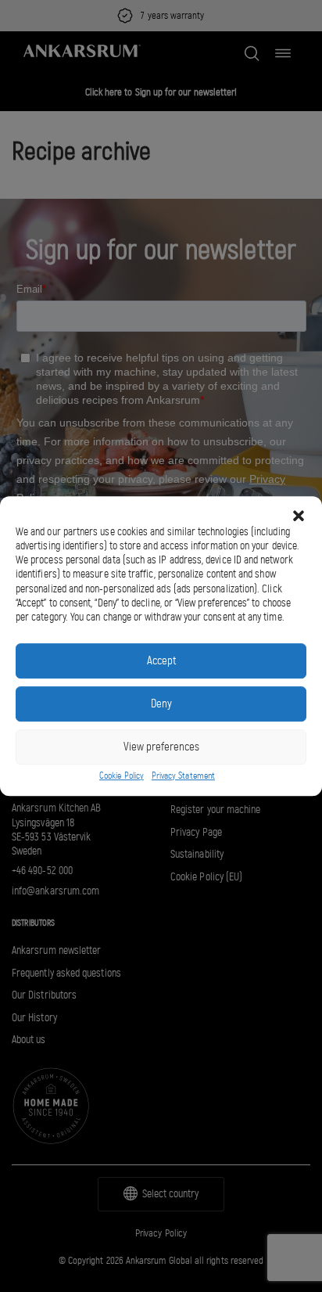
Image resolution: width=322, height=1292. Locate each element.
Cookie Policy (121, 775)
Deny (161, 703)
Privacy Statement (183, 775)
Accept (161, 660)
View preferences (161, 747)
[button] (298, 516)
